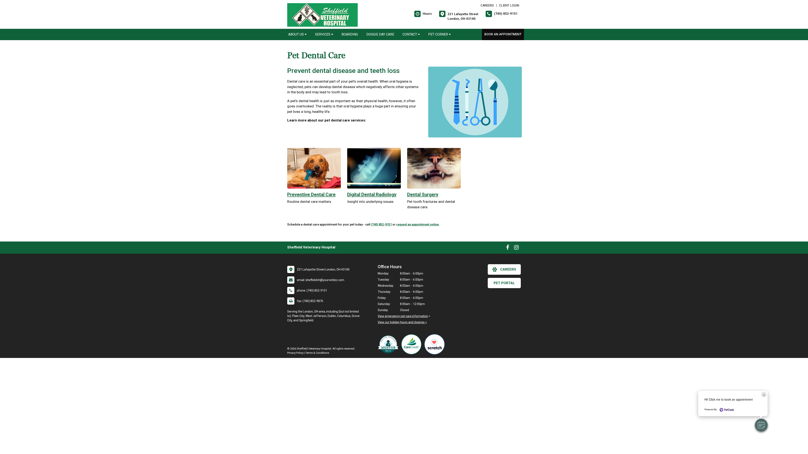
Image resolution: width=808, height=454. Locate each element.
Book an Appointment (502, 34)
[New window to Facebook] (507, 248)
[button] (761, 425)
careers (508, 269)
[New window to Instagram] (516, 248)
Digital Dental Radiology (371, 194)
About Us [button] (296, 34)
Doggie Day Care (380, 34)
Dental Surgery (422, 194)
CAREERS (487, 5)
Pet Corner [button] (438, 34)
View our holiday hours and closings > (402, 322)
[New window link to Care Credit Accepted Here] (412, 344)
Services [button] (323, 34)
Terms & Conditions (317, 352)
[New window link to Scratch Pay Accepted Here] (435, 344)
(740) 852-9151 (381, 224)
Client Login (509, 5)
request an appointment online (417, 224)
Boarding (350, 34)
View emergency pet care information (403, 316)
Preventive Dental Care (311, 194)
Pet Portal (504, 283)
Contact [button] (410, 34)
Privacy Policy (295, 352)
